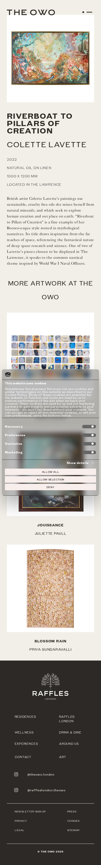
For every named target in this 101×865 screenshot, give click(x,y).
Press (71, 811)
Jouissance (50, 525)
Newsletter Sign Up (30, 811)
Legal (20, 830)
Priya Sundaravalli (50, 649)
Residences (25, 716)
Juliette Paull (50, 533)
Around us (69, 743)
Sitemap (73, 830)
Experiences (26, 743)
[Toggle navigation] (87, 14)
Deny (50, 487)
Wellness (24, 732)
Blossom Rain (50, 641)
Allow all (50, 471)
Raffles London (67, 719)
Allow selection (50, 479)
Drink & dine (70, 732)
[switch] (89, 435)
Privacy (21, 820)
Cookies (73, 820)
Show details (78, 462)
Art (62, 757)
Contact (23, 757)
